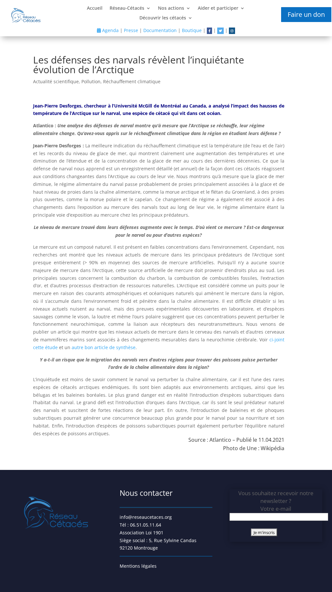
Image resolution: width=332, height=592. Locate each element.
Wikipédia (272, 448)
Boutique (192, 30)
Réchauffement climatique (131, 81)
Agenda (110, 30)
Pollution (91, 81)
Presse (131, 30)
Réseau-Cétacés (127, 8)
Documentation (160, 30)
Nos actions (171, 8)
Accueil (94, 8)
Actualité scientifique (56, 81)
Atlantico (220, 439)
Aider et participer (218, 8)
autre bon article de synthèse (104, 347)
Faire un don (306, 14)
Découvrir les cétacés (162, 18)
